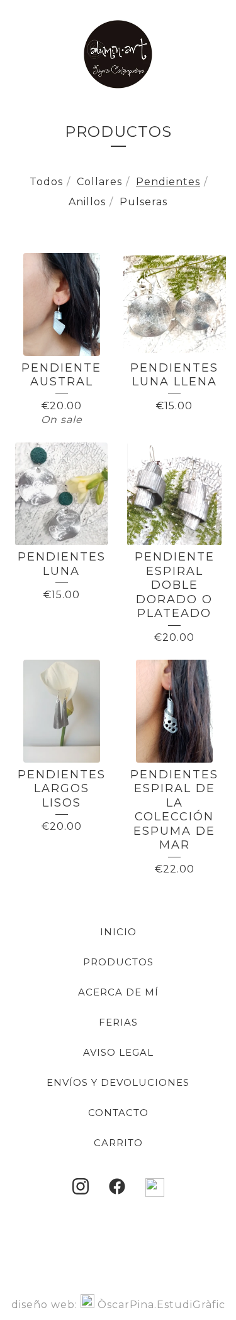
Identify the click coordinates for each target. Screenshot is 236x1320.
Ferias (118, 1022)
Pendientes (168, 182)
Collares (99, 182)
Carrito (118, 1143)
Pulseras (143, 202)
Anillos (87, 202)
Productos (118, 962)
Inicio (118, 932)
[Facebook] (117, 1186)
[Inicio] (118, 54)
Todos (46, 182)
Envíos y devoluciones (118, 1082)
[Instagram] (80, 1186)
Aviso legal (118, 1052)
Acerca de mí (118, 992)
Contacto (118, 1113)
